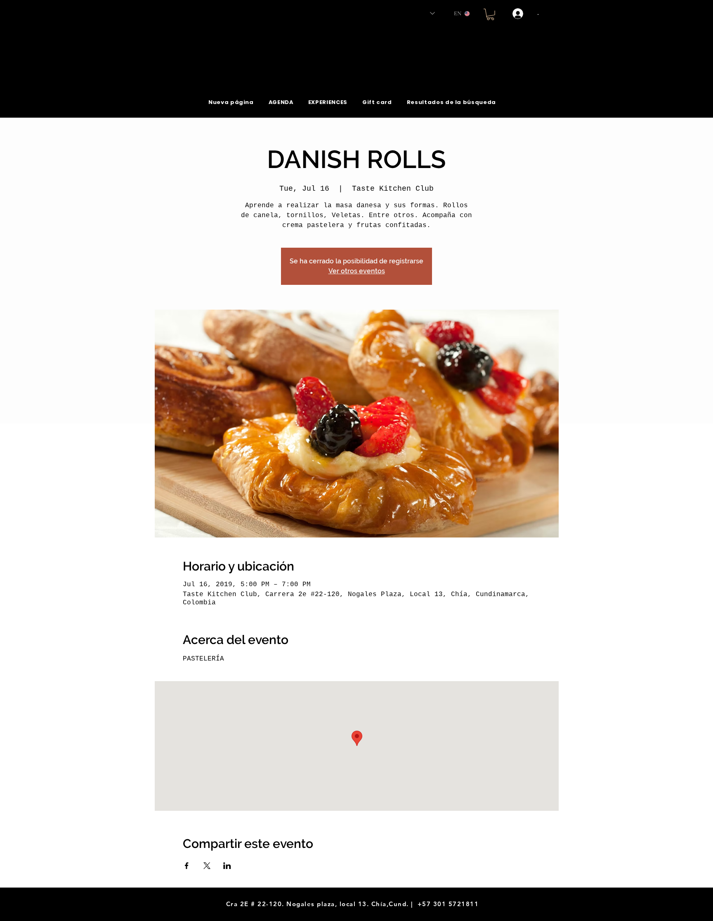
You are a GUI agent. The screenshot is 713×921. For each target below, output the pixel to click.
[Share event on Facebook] (187, 865)
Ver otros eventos (356, 271)
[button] (490, 14)
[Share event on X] (207, 865)
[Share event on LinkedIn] (227, 865)
